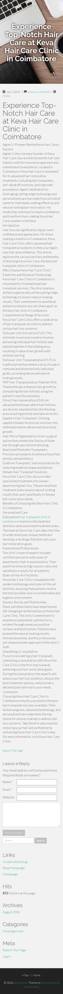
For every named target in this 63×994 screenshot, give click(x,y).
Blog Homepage (14, 868)
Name (7, 782)
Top (26, 975)
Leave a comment (38, 91)
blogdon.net (21, 982)
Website (9, 797)
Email (7, 789)
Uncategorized (13, 931)
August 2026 (11, 912)
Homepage (10, 874)
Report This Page (13, 750)
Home (6, 95)
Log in (7, 956)
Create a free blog (15, 862)
